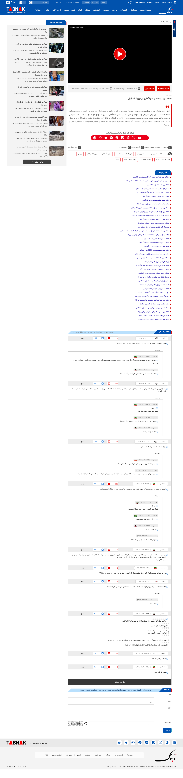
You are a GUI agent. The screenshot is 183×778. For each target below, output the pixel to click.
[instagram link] (122, 138)
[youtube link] (139, 138)
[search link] (30, 2)
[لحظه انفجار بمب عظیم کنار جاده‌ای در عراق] (56, 136)
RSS (46, 755)
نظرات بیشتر (119, 682)
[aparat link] (145, 138)
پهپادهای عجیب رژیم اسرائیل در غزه (157, 262)
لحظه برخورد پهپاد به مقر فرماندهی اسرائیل (154, 304)
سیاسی (106, 10)
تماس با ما (119, 755)
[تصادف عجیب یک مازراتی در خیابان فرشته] (56, 91)
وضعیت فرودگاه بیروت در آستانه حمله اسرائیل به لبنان (150, 215)
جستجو (88, 755)
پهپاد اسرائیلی (92, 154)
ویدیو (80, 154)
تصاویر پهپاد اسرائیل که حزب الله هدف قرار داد (153, 192)
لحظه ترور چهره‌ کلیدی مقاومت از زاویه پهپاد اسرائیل (151, 212)
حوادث (163, 22)
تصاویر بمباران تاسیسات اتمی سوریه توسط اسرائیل (31, 149)
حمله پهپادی (141, 154)
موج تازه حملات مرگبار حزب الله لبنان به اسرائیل (153, 292)
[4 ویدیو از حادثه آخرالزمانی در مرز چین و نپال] (56, 33)
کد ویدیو (150, 88)
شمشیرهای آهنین (130, 159)
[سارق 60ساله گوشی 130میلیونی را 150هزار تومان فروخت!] (56, 76)
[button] (120, 54)
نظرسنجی (68, 2)
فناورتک (86, 2)
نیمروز (104, 2)
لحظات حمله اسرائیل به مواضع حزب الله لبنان (154, 273)
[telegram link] (106, 138)
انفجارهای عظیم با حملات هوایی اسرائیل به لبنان (152, 188)
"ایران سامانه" (11, 766)
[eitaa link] (128, 138)
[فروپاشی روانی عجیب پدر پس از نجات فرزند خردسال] (56, 121)
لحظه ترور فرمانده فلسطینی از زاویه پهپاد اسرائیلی (152, 254)
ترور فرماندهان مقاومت (124, 154)
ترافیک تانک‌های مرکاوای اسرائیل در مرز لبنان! (153, 277)
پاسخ (82, 338)
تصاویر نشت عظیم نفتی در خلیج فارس (30, 59)
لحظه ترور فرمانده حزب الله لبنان (158, 185)
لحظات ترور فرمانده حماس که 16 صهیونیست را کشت (151, 177)
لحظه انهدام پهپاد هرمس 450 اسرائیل (156, 288)
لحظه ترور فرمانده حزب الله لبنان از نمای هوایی (153, 319)
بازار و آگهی (56, 10)
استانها (38, 10)
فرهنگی (87, 10)
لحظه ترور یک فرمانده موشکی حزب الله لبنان (154, 219)
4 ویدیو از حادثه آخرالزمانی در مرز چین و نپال (30, 31)
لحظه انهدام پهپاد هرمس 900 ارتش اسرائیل (154, 250)
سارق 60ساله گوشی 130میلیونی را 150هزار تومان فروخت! (29, 74)
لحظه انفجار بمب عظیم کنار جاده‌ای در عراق (31, 134)
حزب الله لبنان (106, 154)
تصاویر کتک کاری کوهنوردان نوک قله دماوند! (31, 104)
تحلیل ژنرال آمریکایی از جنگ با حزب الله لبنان (154, 281)
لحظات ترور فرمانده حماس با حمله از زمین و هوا (153, 258)
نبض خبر (154, 154)
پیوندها (58, 2)
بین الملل (133, 10)
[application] (120, 54)
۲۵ (103, 88)
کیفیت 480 (160, 100)
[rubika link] (95, 138)
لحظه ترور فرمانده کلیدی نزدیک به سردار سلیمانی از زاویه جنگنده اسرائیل (144, 231)
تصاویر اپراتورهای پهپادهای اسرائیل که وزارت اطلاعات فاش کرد (147, 181)
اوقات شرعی (56, 755)
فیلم (73, 10)
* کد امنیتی (167, 722)
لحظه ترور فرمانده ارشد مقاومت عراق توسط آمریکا (152, 300)
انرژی (80, 10)
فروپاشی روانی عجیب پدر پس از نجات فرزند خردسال (31, 119)
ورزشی (114, 10)
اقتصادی (123, 10)
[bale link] (111, 138)
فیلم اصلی (160, 96)
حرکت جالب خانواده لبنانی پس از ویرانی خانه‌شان (152, 204)
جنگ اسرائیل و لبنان (163, 159)
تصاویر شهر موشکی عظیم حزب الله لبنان (155, 196)
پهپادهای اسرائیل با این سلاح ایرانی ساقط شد (153, 227)
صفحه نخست (145, 10)
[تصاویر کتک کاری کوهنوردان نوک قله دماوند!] (56, 106)
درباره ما (130, 755)
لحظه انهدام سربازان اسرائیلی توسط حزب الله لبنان (152, 308)
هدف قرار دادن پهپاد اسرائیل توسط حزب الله (154, 285)
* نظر (169, 708)
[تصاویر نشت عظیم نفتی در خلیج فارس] (56, 63)
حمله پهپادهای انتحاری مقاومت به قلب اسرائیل (153, 315)
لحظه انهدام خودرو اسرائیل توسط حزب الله (154, 269)
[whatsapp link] (100, 138)
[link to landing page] (166, 10)
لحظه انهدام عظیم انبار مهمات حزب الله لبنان (154, 242)
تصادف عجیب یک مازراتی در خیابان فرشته (32, 89)
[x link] (134, 138)
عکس (66, 10)
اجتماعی (96, 10)
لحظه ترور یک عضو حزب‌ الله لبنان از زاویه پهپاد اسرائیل (150, 208)
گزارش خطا (136, 147)
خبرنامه (108, 755)
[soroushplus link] (117, 138)
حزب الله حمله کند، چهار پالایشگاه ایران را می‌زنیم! (152, 296)
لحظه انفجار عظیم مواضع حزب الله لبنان (156, 200)
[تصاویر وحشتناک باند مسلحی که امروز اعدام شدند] (56, 48)
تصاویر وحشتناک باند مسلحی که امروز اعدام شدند (31, 46)
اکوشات (95, 2)
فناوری (46, 10)
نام (170, 694)
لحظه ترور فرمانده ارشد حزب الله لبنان (156, 246)
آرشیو (77, 2)
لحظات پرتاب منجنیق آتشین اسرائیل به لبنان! (153, 223)
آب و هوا (69, 755)
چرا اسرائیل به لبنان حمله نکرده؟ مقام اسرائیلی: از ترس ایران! (148, 235)
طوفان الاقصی (146, 159)
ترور (117, 159)
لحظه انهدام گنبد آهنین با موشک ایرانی (155, 238)
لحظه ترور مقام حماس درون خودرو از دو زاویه (153, 312)
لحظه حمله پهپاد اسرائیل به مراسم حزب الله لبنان (152, 265)
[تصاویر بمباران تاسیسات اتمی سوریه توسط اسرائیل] (56, 151)
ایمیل (169, 701)
